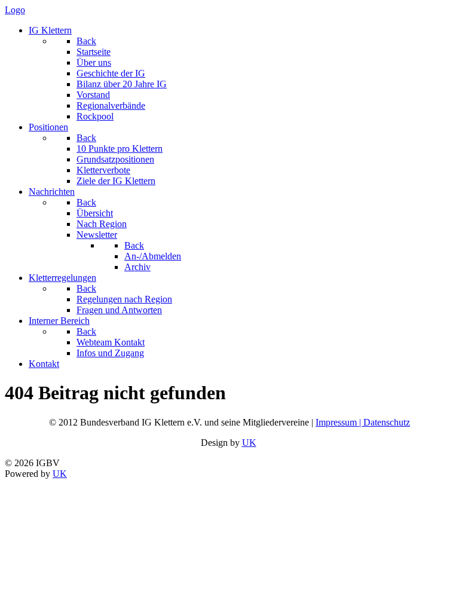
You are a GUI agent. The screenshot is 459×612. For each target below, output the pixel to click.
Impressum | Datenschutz (363, 422)
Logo (15, 10)
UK (249, 442)
